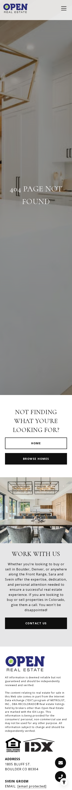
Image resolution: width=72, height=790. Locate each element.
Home (36, 443)
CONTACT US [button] (36, 623)
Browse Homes (36, 459)
